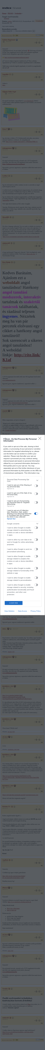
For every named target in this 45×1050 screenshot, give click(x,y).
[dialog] (22, 525)
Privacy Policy (36, 611)
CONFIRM (13, 603)
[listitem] (22, 480)
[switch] (36, 486)
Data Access (22, 611)
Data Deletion (9, 611)
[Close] (40, 439)
